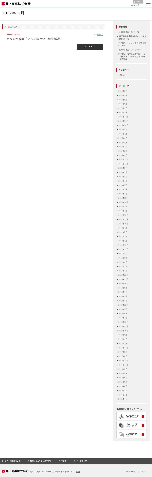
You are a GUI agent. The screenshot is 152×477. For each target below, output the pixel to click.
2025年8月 (122, 129)
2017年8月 (122, 356)
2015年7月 (122, 399)
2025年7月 (122, 134)
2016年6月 (122, 378)
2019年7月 (122, 309)
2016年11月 (123, 365)
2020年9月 (122, 288)
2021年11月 (123, 249)
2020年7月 (122, 292)
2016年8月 (122, 373)
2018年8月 (122, 335)
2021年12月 (123, 245)
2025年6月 (122, 138)
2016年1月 (122, 395)
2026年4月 (122, 108)
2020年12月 (123, 275)
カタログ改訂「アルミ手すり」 (130, 50)
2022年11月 (123, 219)
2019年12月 (123, 305)
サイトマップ (81, 461)
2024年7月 (122, 181)
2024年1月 (122, 194)
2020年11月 (123, 279)
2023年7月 (122, 206)
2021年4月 (122, 262)
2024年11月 (123, 164)
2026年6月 (122, 100)
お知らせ (100, 35)
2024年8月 (122, 177)
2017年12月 (123, 348)
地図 (78, 472)
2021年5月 (122, 258)
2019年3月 (122, 318)
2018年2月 (122, 343)
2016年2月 (122, 391)
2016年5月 (122, 382)
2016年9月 (122, 369)
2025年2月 (122, 151)
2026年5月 (122, 104)
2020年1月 (122, 301)
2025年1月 (122, 155)
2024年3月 (122, 189)
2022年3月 (122, 236)
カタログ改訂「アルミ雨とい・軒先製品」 (35, 39)
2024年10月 (123, 168)
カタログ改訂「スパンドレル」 (130, 32)
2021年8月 (122, 254)
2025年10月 (123, 125)
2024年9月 (122, 172)
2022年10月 (123, 224)
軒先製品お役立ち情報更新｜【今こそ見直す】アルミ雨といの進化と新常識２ (131, 56)
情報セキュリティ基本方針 (41, 461)
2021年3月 (122, 266)
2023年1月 (122, 211)
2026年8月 (122, 91)
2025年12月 (123, 117)
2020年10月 (123, 284)
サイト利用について (12, 461)
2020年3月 (122, 296)
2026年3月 (122, 112)
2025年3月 (122, 147)
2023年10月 (123, 202)
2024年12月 (123, 160)
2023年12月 (123, 198)
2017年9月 (122, 352)
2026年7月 (122, 95)
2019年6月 (122, 313)
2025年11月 (123, 121)
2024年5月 (122, 185)
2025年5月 (122, 142)
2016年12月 (123, 360)
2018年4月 (122, 339)
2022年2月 (122, 241)
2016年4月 (122, 386)
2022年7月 (122, 228)
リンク (63, 461)
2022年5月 (122, 232)
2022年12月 (123, 215)
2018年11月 (123, 326)
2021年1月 (122, 271)
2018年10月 (123, 331)
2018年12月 (123, 322)
